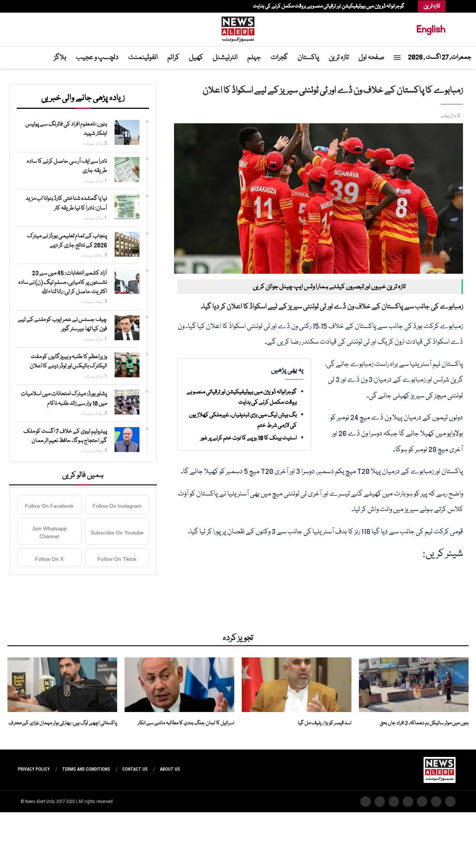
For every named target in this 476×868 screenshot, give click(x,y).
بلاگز (60, 57)
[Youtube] (38, 6)
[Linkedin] (365, 801)
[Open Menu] (397, 57)
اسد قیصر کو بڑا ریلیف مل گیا (324, 723)
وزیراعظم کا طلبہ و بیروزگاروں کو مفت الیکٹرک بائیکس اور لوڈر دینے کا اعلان (68, 361)
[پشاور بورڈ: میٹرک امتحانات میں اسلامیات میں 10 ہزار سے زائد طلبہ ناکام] (127, 402)
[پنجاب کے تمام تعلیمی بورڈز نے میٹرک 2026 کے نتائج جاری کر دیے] (127, 244)
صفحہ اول (371, 57)
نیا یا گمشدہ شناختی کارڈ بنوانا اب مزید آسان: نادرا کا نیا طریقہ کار (66, 203)
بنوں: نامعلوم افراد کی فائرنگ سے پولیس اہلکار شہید (66, 129)
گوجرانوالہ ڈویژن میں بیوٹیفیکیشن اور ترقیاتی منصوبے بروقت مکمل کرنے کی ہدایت (329, 6)
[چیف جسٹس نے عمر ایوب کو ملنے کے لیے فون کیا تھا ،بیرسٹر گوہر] (127, 327)
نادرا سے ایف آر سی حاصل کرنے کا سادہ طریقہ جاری (67, 166)
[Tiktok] (30, 6)
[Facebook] (53, 6)
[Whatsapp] (34, 6)
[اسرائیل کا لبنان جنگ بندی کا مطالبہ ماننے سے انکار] (179, 684)
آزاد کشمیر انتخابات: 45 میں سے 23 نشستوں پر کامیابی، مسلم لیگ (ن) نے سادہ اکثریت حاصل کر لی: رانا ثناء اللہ (62, 282)
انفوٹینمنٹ (143, 57)
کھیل (196, 57)
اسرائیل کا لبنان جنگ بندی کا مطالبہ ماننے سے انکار (186, 723)
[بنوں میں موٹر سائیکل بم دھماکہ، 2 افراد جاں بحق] (414, 684)
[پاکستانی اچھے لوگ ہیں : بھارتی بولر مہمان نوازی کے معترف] (62, 684)
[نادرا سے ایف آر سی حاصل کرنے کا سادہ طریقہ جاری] (127, 169)
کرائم (173, 57)
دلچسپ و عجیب (97, 57)
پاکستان (308, 57)
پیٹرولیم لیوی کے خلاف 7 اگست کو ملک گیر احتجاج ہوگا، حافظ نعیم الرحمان (65, 436)
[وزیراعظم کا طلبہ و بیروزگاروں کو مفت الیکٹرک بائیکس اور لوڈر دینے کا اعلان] (127, 364)
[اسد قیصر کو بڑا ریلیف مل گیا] (296, 684)
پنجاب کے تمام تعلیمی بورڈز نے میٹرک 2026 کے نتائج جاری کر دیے (67, 241)
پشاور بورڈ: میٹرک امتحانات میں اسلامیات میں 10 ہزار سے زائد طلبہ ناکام (64, 399)
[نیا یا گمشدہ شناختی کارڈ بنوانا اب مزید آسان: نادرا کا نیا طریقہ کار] (127, 206)
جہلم (254, 57)
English (431, 29)
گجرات (279, 57)
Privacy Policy (34, 769)
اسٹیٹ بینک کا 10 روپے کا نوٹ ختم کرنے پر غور (248, 438)
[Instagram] (45, 6)
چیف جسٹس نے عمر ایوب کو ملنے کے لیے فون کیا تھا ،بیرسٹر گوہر (62, 324)
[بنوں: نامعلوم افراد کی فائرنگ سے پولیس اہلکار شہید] (127, 132)
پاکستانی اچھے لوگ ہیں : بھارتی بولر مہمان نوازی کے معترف (63, 723)
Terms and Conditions (86, 769)
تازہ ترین (339, 57)
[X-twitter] (436, 801)
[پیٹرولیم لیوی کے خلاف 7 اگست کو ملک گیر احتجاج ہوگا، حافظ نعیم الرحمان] (127, 439)
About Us (170, 769)
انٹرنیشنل (225, 57)
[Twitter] (49, 6)
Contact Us (135, 769)
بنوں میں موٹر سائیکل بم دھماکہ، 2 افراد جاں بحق (424, 723)
